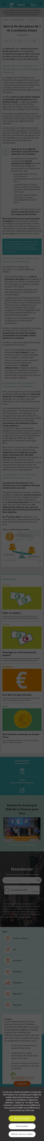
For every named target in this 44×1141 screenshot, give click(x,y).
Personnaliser (22, 1126)
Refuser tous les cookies (22, 1134)
